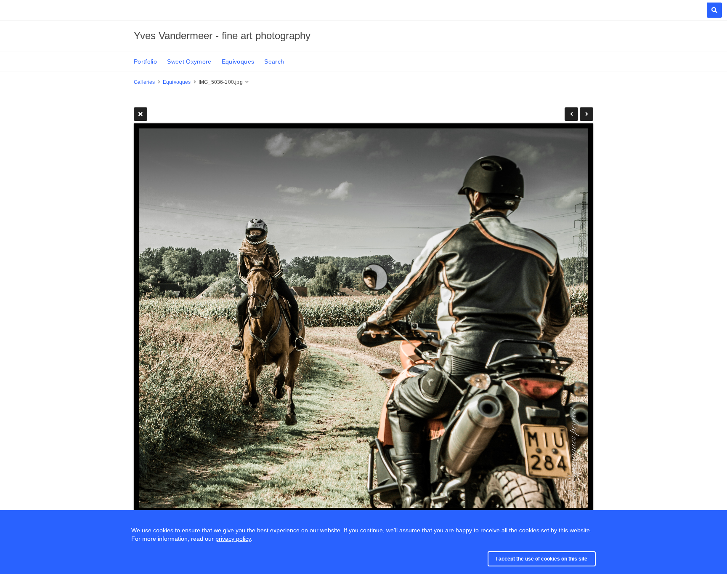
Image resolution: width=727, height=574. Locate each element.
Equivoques (238, 61)
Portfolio (145, 61)
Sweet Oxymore (189, 61)
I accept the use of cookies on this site (541, 559)
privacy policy (233, 538)
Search (274, 61)
